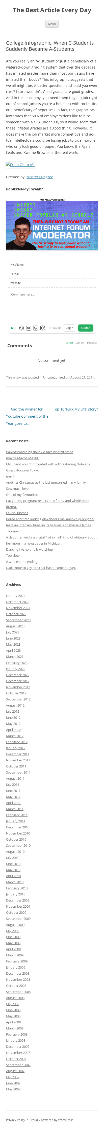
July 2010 (12, 857)
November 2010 (18, 833)
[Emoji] (21, 328)
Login (69, 328)
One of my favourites (22, 494)
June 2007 (13, 1083)
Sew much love (17, 488)
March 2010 (14, 882)
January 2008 (15, 1040)
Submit (85, 328)
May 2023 (13, 644)
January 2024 (15, 595)
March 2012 (14, 735)
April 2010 (13, 876)
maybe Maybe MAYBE (22, 458)
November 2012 (18, 687)
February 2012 (17, 742)
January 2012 (15, 748)
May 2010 (13, 870)
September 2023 (18, 620)
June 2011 (13, 790)
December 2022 (17, 675)
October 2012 (16, 693)
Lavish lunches (17, 513)
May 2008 (13, 1016)
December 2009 (17, 900)
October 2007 (16, 1058)
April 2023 (13, 650)
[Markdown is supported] (14, 328)
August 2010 (15, 851)
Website (15, 283)
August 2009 (15, 924)
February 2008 (17, 1034)
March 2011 (14, 809)
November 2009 (18, 906)
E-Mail (15, 273)
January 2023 (15, 668)
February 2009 (17, 961)
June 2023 (13, 638)
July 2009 (12, 930)
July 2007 (12, 1077)
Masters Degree (40, 176)
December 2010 (17, 827)
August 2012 (15, 705)
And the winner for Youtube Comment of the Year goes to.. (27, 416)
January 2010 (15, 894)
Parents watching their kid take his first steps (39, 452)
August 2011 (15, 778)
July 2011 (12, 784)
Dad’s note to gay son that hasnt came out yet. (41, 567)
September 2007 (18, 1064)
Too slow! (13, 555)
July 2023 (12, 632)
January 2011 (15, 821)
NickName (16, 264)
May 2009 (13, 943)
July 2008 (12, 1004)
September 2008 (18, 991)
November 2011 (18, 760)
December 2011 (17, 754)
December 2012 (17, 681)
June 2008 (13, 1010)
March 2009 (14, 955)
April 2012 (13, 729)
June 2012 (13, 717)
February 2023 (17, 662)
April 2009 (13, 949)
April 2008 (13, 1022)
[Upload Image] (36, 328)
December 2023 (17, 601)
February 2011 (17, 815)
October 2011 (16, 766)
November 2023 (18, 608)
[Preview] (43, 328)
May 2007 (13, 1089)
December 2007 (17, 1046)
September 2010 (18, 845)
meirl (10, 476)
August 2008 (15, 997)
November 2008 (18, 979)
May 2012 (13, 723)
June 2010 (13, 863)
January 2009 (15, 967)
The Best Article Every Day (52, 10)
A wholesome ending (21, 561)
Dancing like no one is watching (29, 549)
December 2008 (17, 973)
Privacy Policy (15, 1120)
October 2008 (16, 985)
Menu (52, 24)
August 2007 (15, 1071)
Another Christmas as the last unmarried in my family (46, 482)
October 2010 (16, 839)
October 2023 (16, 614)
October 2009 (16, 912)
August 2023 (15, 626)
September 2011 (18, 772)
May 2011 (13, 796)
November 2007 (18, 1052)
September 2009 (18, 918)
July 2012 (12, 711)
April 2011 (13, 802)
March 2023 (14, 656)
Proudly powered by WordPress (51, 1120)
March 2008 (14, 1028)
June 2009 (13, 937)
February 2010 (17, 888)
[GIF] (28, 328)
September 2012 (18, 699)
